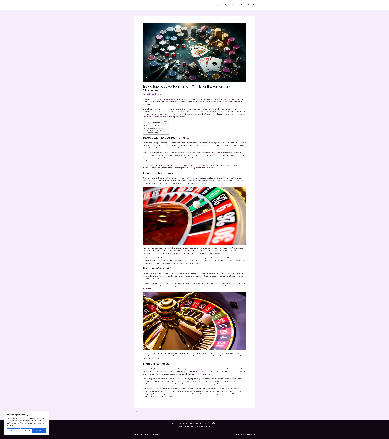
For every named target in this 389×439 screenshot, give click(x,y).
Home (211, 5)
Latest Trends (149, 94)
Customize (13, 431)
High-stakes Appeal (152, 132)
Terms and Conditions (184, 423)
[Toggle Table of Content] (164, 123)
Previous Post (140, 412)
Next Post (250, 412)
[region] (26, 423)
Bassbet (174, 99)
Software (235, 5)
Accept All (39, 431)
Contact (251, 5)
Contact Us (214, 423)
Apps (218, 5)
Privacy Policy (198, 423)
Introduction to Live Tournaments (156, 126)
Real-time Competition (153, 130)
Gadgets (226, 5)
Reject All (26, 431)
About (243, 5)
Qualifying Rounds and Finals (155, 128)
